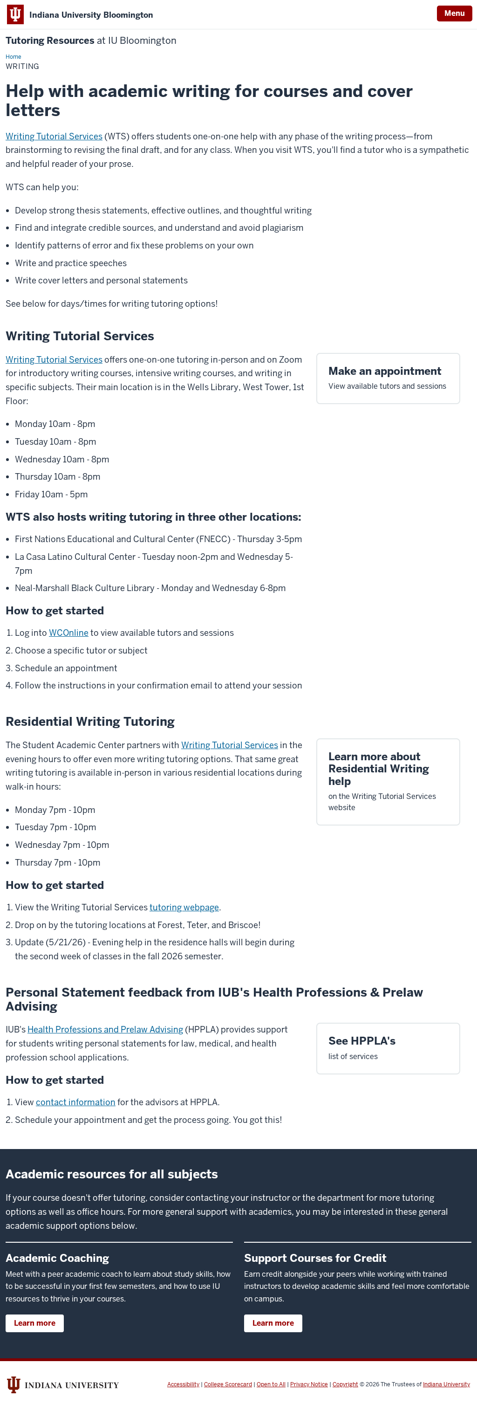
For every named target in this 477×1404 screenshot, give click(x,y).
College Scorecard (228, 1384)
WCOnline (69, 632)
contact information (76, 1102)
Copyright (345, 1384)
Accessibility (183, 1384)
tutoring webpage (184, 907)
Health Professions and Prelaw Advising (105, 1029)
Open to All (271, 1384)
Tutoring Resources (91, 40)
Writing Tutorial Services (54, 136)
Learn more (34, 1323)
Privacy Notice (309, 1384)
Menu (454, 13)
